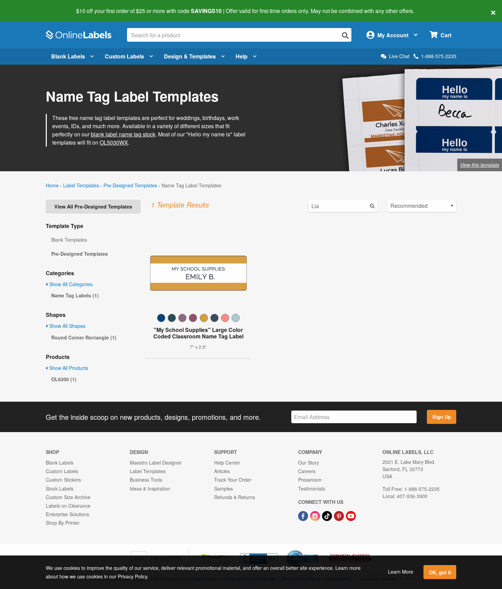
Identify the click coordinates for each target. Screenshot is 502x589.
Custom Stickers (63, 479)
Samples (223, 488)
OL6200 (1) (63, 379)
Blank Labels (68, 56)
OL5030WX (114, 142)
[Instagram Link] (315, 515)
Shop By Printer (63, 522)
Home (52, 185)
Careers (307, 471)
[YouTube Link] (351, 515)
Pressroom (310, 479)
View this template (479, 164)
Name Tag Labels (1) (75, 295)
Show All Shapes (66, 325)
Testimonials (311, 488)
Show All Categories (70, 284)
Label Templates (81, 185)
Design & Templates (190, 56)
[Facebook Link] (303, 515)
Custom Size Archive (68, 497)
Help (242, 56)
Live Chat (399, 56)
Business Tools (146, 479)
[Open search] (345, 35)
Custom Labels (124, 56)
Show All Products (68, 367)
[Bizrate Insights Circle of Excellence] (316, 550)
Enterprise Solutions (67, 514)
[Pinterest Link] (339, 515)
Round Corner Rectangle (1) (83, 337)
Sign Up (441, 416)
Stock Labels (59, 488)
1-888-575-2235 (438, 56)
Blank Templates (69, 239)
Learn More (400, 571)
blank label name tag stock (123, 134)
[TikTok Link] (327, 515)
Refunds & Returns (234, 497)
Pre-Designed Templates (130, 185)
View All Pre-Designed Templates (93, 206)
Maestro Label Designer (156, 462)
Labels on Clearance (68, 505)
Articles (222, 471)
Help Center (227, 462)
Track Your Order (232, 479)
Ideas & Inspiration (150, 488)
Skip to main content (25, 6)
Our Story (308, 462)
